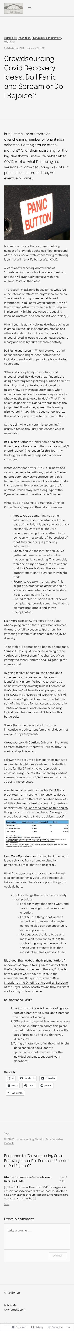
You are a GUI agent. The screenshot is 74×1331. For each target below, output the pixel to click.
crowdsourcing (25, 1139)
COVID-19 (9, 1139)
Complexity (10, 38)
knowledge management (46, 38)
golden (48, 816)
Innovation (24, 38)
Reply (6, 1204)
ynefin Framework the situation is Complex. (34, 494)
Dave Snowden (54, 1139)
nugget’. (59, 816)
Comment (57, 1255)
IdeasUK (9, 1143)
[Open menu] (29, 8)
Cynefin (39, 1139)
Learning (9, 42)
